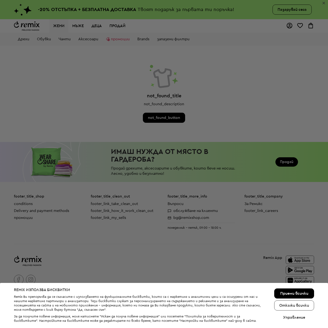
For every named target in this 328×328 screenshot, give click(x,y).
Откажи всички (294, 305)
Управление (294, 317)
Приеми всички (294, 293)
